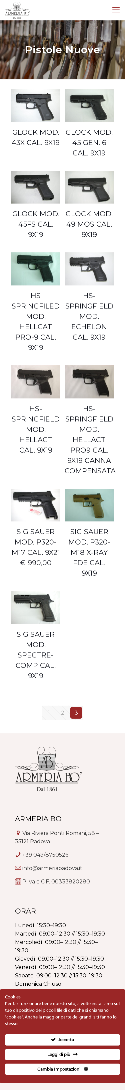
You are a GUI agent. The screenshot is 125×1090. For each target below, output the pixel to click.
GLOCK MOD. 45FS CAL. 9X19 (35, 224)
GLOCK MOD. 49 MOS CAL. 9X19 (89, 224)
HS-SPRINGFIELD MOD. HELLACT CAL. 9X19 (36, 429)
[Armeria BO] (17, 10)
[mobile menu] (116, 10)
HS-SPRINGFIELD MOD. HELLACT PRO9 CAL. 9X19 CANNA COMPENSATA (90, 439)
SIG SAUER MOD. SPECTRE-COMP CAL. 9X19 (36, 655)
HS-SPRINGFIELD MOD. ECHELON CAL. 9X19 (89, 316)
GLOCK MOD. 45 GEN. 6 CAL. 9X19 (89, 142)
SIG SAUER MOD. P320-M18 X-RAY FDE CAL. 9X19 (89, 552)
